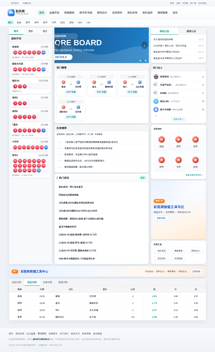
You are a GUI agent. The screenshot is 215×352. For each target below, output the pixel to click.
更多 (143, 177)
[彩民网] (22, 13)
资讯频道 (179, 258)
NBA (80, 22)
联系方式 (75, 333)
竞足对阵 (32, 282)
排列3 (15, 97)
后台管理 (202, 3)
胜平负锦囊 (165, 109)
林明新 (163, 93)
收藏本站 (27, 3)
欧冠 (62, 22)
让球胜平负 (81, 134)
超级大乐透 (17, 63)
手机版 (185, 3)
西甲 (28, 22)
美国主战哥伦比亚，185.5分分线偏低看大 (84, 160)
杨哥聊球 (164, 76)
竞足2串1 (70, 134)
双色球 (15, 46)
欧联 (71, 22)
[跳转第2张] (143, 60)
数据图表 (69, 12)
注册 (178, 3)
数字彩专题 (85, 12)
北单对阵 (47, 282)
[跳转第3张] (145, 60)
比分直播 (31, 333)
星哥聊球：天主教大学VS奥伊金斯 (81, 154)
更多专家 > (179, 119)
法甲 (54, 22)
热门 (10, 22)
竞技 (30, 31)
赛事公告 (191, 31)
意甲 (45, 22)
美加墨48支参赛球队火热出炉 (167, 58)
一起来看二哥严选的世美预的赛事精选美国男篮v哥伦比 (91, 142)
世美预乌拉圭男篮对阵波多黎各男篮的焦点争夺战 (88, 148)
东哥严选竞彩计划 (167, 84)
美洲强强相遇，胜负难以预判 (78, 166)
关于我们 (64, 333)
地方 (45, 31)
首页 (41, 12)
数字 (16, 31)
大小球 (90, 134)
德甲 (36, 22)
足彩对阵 (16, 282)
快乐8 (15, 155)
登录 (172, 3)
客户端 (193, 3)
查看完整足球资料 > (194, 174)
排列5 (15, 111)
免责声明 (86, 333)
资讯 (175, 12)
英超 (19, 22)
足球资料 (117, 12)
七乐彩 (15, 141)
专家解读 (99, 134)
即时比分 (102, 12)
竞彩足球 (132, 12)
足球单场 (61, 134)
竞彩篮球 (147, 12)
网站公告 (164, 31)
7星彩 (15, 124)
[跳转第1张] (140, 60)
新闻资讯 (53, 333)
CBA (89, 22)
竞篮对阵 (63, 282)
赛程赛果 (163, 12)
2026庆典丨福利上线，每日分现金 (169, 45)
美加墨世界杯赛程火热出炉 (166, 51)
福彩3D (15, 80)
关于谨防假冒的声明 (163, 39)
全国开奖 (54, 12)
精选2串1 (164, 101)
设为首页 (15, 3)
